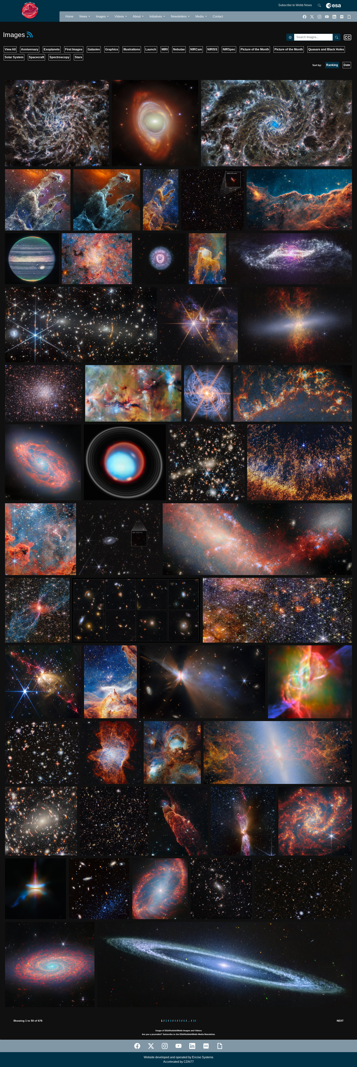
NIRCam (196, 49)
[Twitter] (312, 16)
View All (10, 49)
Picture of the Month (255, 49)
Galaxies (94, 49)
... (189, 1020)
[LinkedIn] (334, 16)
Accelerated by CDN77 (178, 1061)
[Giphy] (349, 16)
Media (199, 16)
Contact (218, 16)
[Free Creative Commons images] (347, 37)
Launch (150, 49)
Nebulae (179, 49)
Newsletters (179, 16)
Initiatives (156, 16)
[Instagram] (165, 1046)
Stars (78, 57)
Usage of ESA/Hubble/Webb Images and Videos (178, 1030)
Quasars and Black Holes (326, 49)
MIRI (165, 49)
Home (69, 16)
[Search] (319, 5)
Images (101, 16)
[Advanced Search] (290, 37)
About (137, 16)
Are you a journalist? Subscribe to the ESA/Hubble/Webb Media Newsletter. (178, 1034)
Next (340, 1020)
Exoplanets (52, 49)
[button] (320, 16)
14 (194, 1020)
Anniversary (29, 49)
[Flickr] (342, 16)
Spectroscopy (59, 57)
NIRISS (212, 49)
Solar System (14, 57)
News (83, 16)
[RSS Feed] (30, 34)
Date (347, 65)
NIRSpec (229, 49)
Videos (120, 16)
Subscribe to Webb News (295, 5)
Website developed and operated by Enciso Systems (178, 1057)
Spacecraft (36, 57)
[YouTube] (327, 16)
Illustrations (131, 49)
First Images (73, 49)
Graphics (111, 49)
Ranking (332, 65)
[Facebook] (305, 16)
